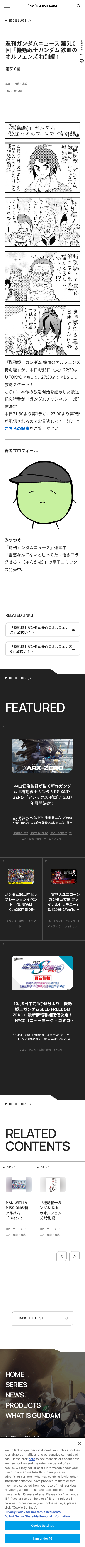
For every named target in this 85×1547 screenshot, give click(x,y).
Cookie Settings (42, 1525)
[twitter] (81, 54)
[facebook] (81, 60)
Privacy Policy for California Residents (33, 1512)
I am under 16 (42, 1538)
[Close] (80, 1444)
